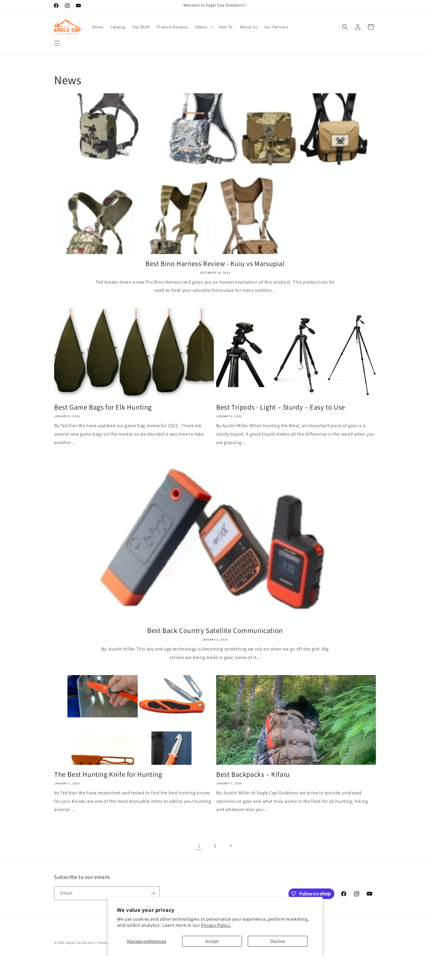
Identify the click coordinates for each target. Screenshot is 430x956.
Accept (212, 941)
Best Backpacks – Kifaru (253, 774)
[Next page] (230, 845)
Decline (277, 941)
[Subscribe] (152, 893)
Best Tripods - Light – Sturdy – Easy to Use (280, 407)
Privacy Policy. (216, 925)
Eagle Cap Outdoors (81, 943)
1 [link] (199, 846)
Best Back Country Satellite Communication (215, 630)
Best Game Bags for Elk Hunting (103, 407)
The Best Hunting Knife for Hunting (108, 774)
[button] (57, 43)
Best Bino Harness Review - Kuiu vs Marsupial (214, 263)
